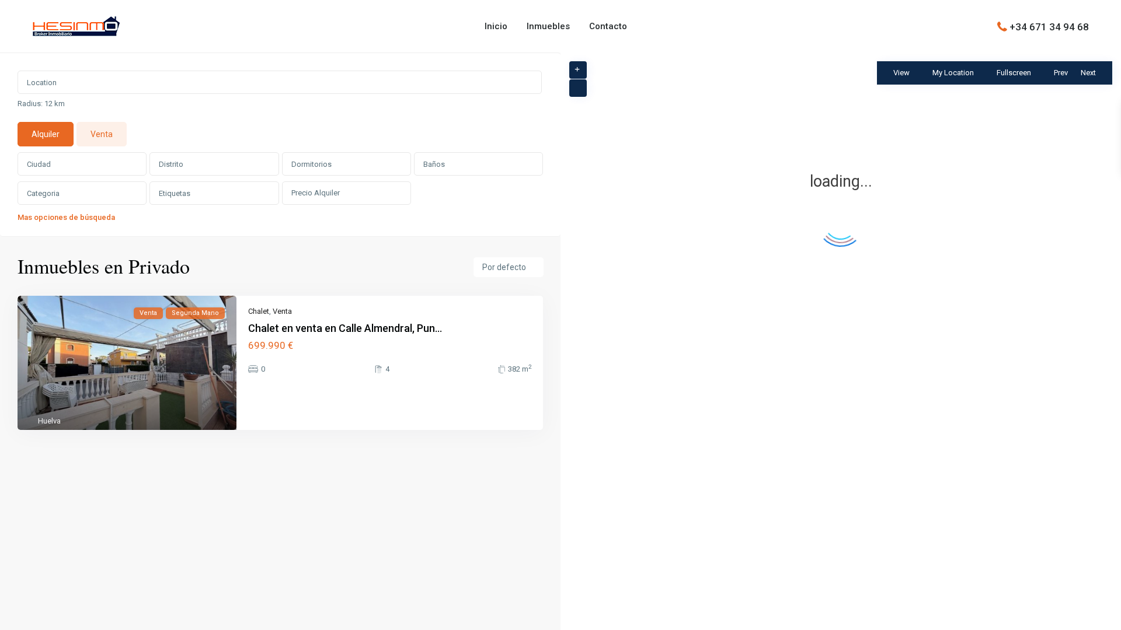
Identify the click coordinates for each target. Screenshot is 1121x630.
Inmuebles (548, 26)
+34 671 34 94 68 (1049, 26)
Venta (282, 311)
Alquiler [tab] (46, 134)
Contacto (608, 26)
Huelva (49, 420)
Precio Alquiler (315, 192)
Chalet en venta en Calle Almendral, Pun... (345, 328)
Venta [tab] (101, 134)
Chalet (258, 311)
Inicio (496, 26)
